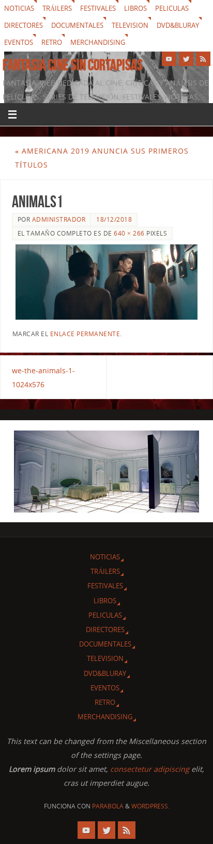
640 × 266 (129, 233)
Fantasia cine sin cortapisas (73, 65)
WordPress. (150, 806)
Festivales (98, 8)
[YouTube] (169, 59)
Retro (51, 42)
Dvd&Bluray (178, 25)
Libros (135, 8)
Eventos (18, 42)
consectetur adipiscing (149, 769)
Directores (23, 25)
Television (130, 25)
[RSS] (203, 59)
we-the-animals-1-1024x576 (43, 377)
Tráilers (57, 8)
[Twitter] (186, 59)
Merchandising (97, 42)
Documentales (77, 25)
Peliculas (172, 8)
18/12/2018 (114, 219)
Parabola (108, 806)
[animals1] (107, 282)
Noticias (19, 8)
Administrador (59, 219)
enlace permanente (85, 333)
